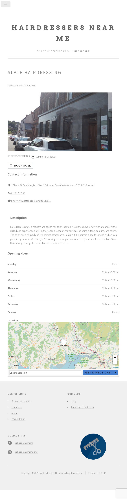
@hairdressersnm (24, 442)
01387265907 (18, 193)
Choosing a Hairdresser (82, 406)
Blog (73, 401)
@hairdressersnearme (26, 451)
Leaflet (115, 367)
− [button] (115, 362)
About (14, 412)
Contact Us (16, 406)
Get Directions (98, 372)
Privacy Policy (18, 418)
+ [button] (115, 357)
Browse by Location (21, 401)
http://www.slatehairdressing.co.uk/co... (31, 200)
